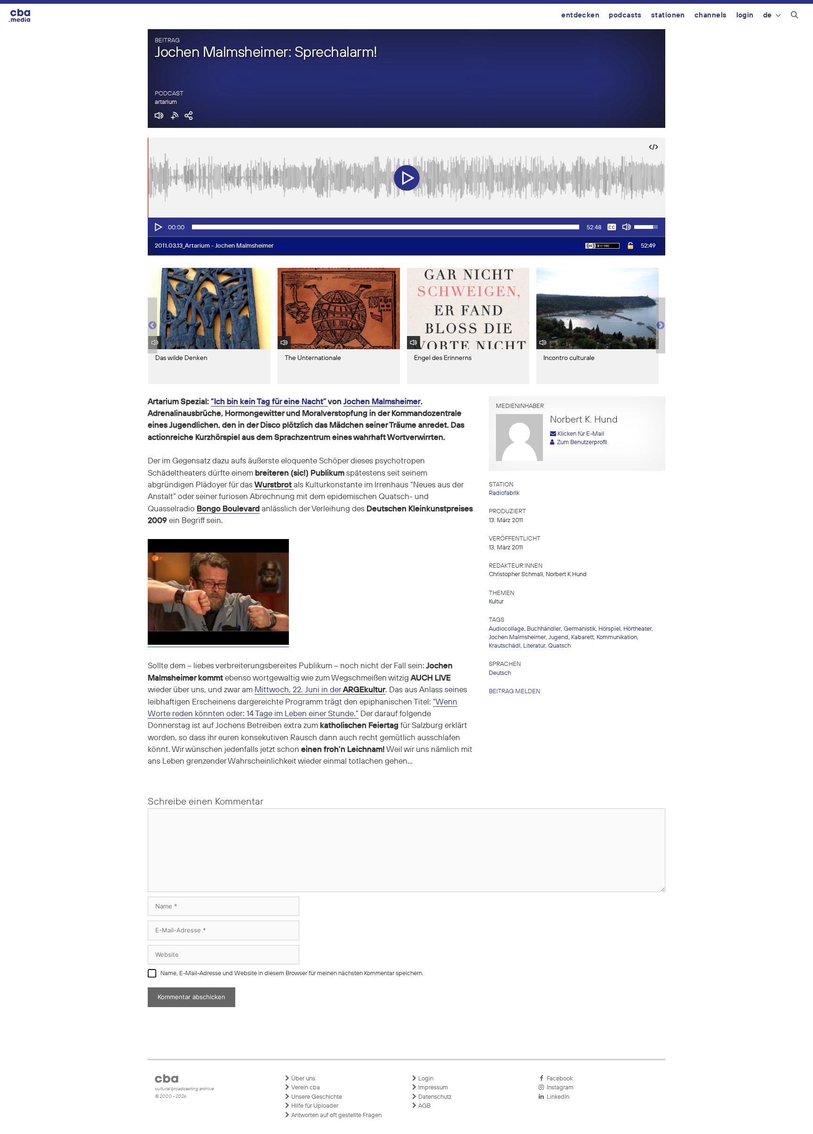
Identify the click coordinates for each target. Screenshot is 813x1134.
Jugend (558, 637)
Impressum (432, 1088)
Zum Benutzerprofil (580, 442)
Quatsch (559, 646)
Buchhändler (544, 629)
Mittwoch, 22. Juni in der (320, 690)
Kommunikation (617, 637)
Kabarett (582, 637)
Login (745, 15)
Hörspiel (609, 629)
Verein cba (305, 1088)
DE (767, 15)
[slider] (385, 227)
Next (660, 325)
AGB (423, 1106)
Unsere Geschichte (316, 1097)
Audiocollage (506, 629)
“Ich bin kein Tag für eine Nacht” (269, 402)
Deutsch (500, 673)
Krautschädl (504, 646)
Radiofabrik (504, 493)
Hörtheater (637, 629)
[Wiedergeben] (157, 227)
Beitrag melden (514, 692)
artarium (166, 102)
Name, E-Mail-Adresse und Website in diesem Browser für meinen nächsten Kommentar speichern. (291, 973)
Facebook (558, 1079)
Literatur (534, 646)
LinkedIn (556, 1097)
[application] (406, 227)
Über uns (302, 1079)
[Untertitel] (611, 227)
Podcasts (625, 15)
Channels (710, 15)
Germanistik (580, 629)
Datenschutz (434, 1097)
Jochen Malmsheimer (382, 402)
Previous (152, 325)
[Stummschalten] (626, 227)
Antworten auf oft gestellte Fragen (336, 1115)
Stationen (668, 15)
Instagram (559, 1088)
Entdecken (580, 15)
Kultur (496, 602)
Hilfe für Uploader (314, 1106)
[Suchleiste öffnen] (794, 16)
